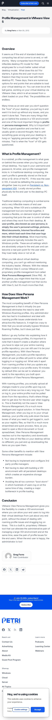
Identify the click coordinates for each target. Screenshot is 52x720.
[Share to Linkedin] (17, 569)
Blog (4, 10)
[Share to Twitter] (10, 569)
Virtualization (13, 10)
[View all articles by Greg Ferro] (8, 556)
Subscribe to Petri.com (29, 3)
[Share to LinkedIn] (20, 630)
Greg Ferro (17, 30)
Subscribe (26, 605)
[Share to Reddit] (23, 569)
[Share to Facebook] (4, 569)
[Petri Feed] (15, 630)
